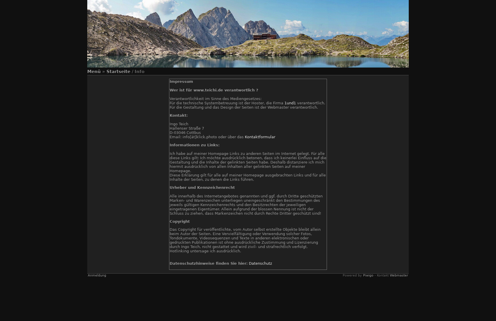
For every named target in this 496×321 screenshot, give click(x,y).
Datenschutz (260, 263)
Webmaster (399, 275)
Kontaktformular (260, 137)
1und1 (290, 103)
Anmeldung (97, 275)
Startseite (118, 71)
